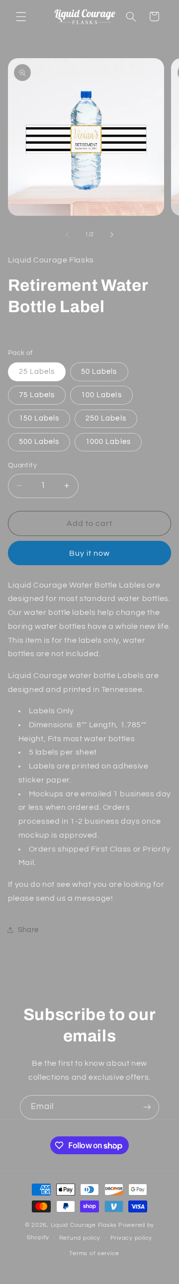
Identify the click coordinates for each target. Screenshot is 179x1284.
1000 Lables (108, 441)
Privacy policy (131, 1238)
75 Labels (37, 395)
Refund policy (80, 1238)
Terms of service (94, 1253)
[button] (20, 16)
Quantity (22, 465)
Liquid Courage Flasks (84, 1225)
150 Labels (39, 418)
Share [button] (28, 930)
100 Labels (101, 395)
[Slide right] (112, 235)
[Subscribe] (147, 1107)
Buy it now (89, 553)
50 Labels (99, 371)
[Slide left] (67, 235)
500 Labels (39, 441)
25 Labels (37, 371)
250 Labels (106, 418)
